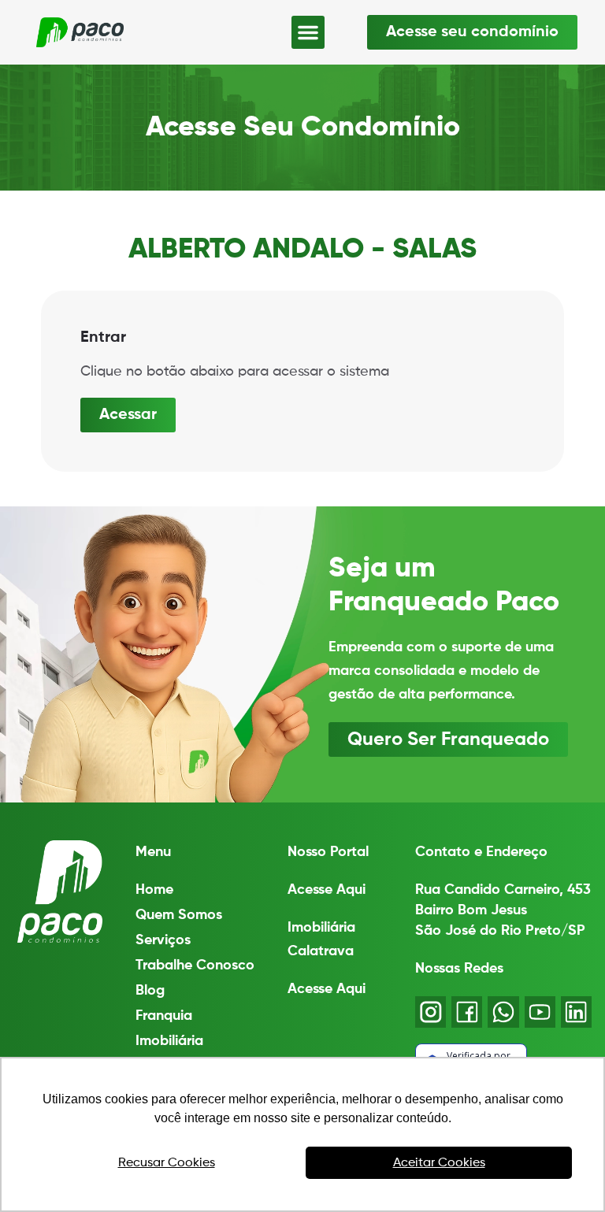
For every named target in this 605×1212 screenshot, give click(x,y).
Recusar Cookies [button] (166, 1163)
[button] (308, 32)
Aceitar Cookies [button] (439, 1163)
